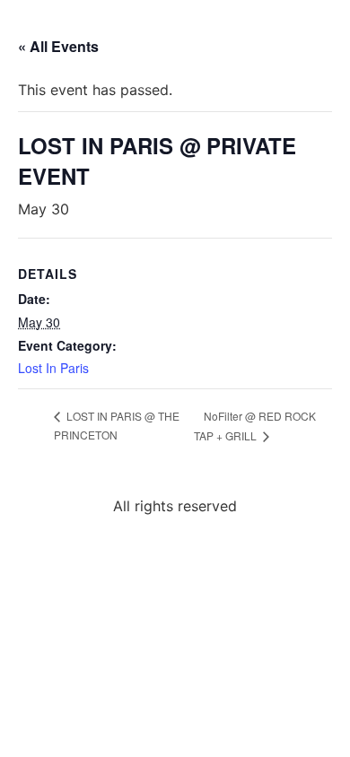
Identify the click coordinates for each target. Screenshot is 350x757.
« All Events (58, 46)
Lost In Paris (53, 368)
